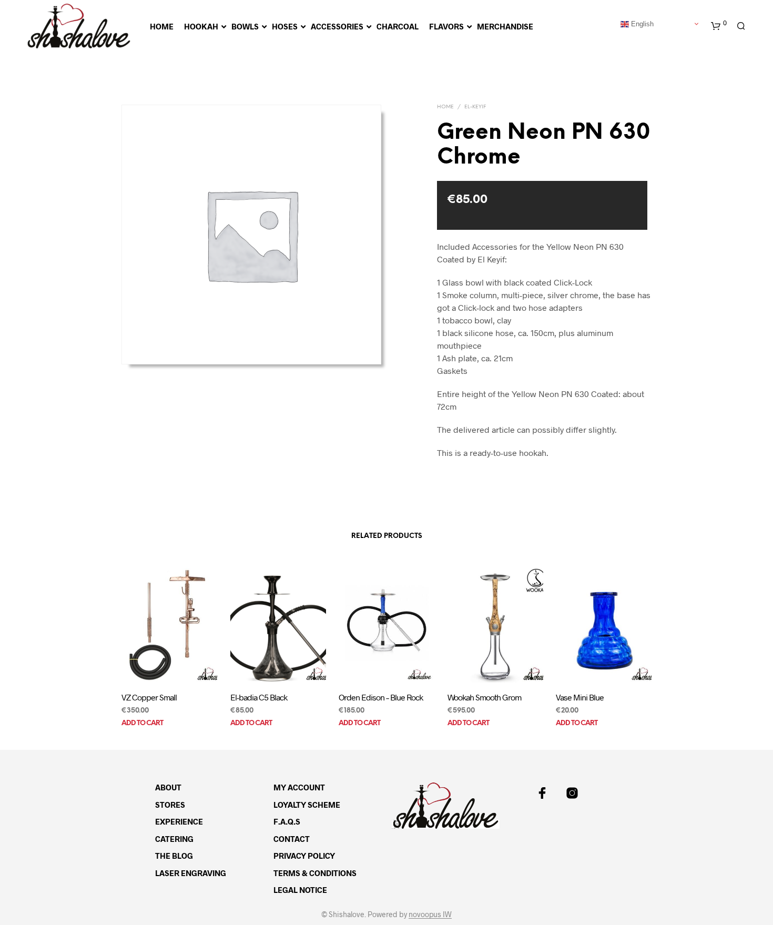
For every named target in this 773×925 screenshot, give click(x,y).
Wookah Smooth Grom (484, 697)
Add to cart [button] (142, 723)
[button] (719, 26)
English (641, 23)
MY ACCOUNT (299, 787)
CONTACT (291, 838)
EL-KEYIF (475, 107)
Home (445, 107)
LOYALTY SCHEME (306, 804)
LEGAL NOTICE (300, 889)
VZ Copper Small (149, 697)
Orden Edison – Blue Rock (381, 697)
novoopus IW (430, 914)
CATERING (174, 838)
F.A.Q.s (286, 821)
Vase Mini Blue (580, 697)
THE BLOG (174, 855)
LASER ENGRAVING (190, 873)
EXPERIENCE (179, 821)
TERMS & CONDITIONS (315, 873)
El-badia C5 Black (258, 697)
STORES (170, 804)
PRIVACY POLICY (304, 855)
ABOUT (168, 787)
